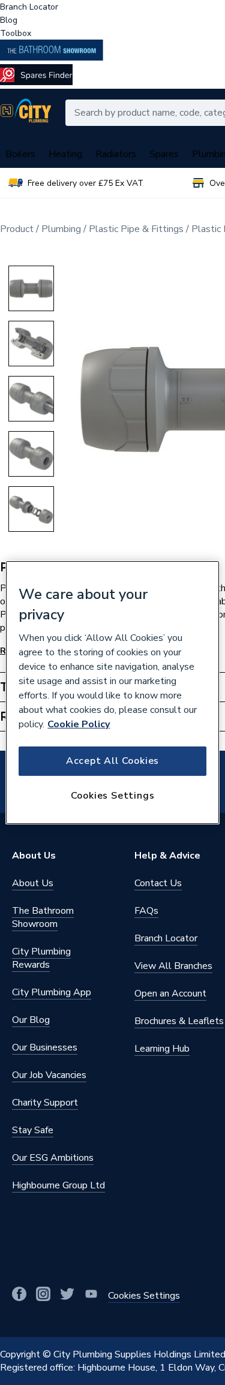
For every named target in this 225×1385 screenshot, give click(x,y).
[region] (112, 692)
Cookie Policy (78, 724)
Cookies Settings (113, 795)
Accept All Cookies (112, 760)
